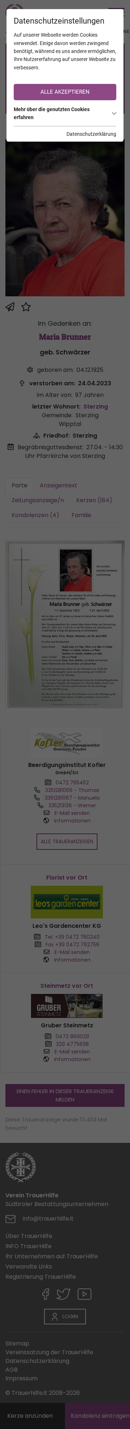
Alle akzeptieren (65, 92)
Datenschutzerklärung (91, 134)
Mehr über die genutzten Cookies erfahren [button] (52, 113)
